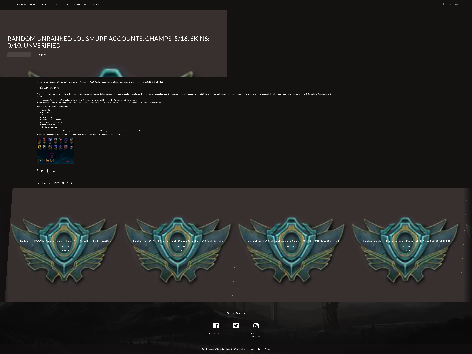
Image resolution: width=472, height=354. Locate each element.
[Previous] (4, 245)
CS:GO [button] (55, 4)
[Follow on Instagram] (256, 326)
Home (39, 82)
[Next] (467, 245)
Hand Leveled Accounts (78, 82)
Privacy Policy (264, 349)
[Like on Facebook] (216, 326)
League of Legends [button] (26, 4)
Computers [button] (43, 4)
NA (91, 82)
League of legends (58, 82)
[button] (444, 5)
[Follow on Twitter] (236, 326)
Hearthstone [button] (80, 4)
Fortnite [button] (66, 4)
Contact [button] (95, 4)
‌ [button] (455, 4)
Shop (46, 82)
